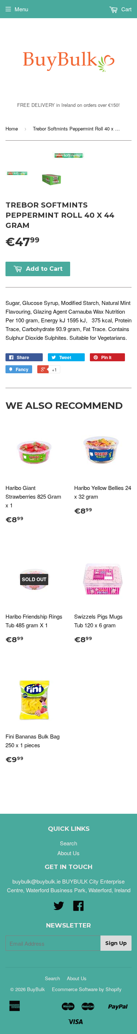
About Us (68, 853)
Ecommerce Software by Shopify (87, 989)
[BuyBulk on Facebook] (78, 908)
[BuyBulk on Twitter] (58, 908)
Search (68, 843)
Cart (126, 9)
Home (11, 128)
